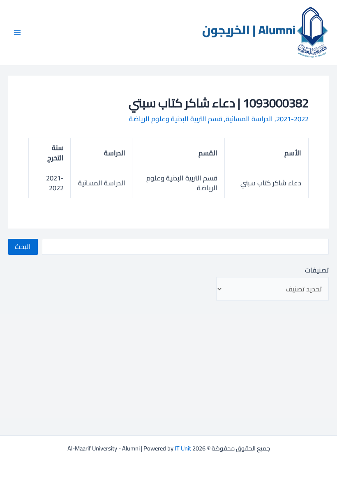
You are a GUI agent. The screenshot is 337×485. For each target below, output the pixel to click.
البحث (23, 246)
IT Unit (183, 448)
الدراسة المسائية (249, 119)
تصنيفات (317, 270)
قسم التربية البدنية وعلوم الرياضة (175, 119)
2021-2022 (292, 119)
